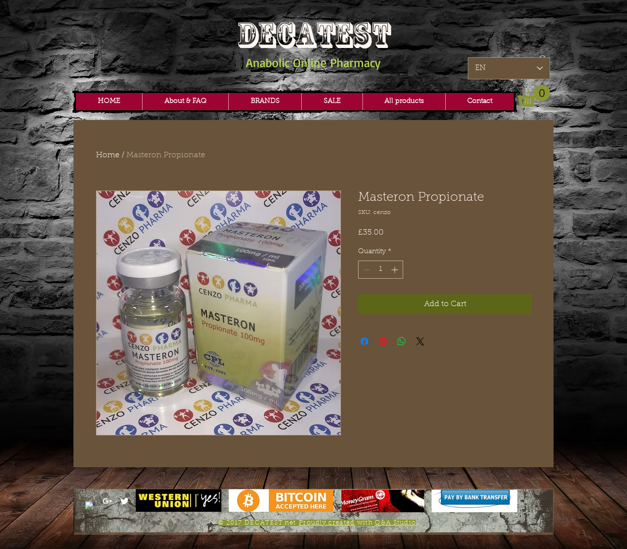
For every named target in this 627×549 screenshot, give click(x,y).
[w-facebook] (90, 506)
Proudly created (327, 523)
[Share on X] (420, 341)
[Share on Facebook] (364, 341)
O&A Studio (395, 523)
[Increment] (395, 269)
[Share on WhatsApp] (402, 341)
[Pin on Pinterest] (383, 341)
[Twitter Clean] (124, 501)
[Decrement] (366, 269)
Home (108, 155)
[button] (264, 101)
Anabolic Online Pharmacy (313, 62)
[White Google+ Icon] (107, 501)
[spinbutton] (380, 269)
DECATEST (313, 35)
